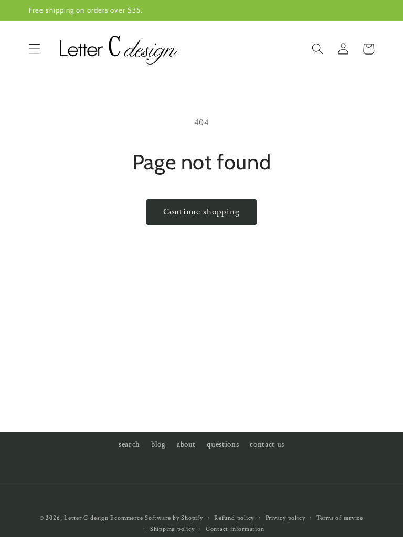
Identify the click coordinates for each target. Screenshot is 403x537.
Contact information (235, 529)
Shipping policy (172, 529)
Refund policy (234, 518)
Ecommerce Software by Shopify (156, 518)
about (186, 444)
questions (223, 444)
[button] (34, 48)
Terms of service (339, 518)
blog (158, 444)
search (129, 444)
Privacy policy (285, 518)
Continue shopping (201, 212)
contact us (267, 444)
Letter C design (86, 518)
